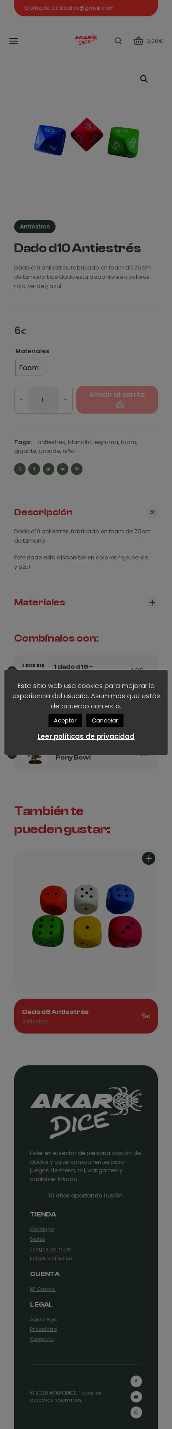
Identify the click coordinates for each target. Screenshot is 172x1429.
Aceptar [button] (65, 720)
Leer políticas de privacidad (86, 736)
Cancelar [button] (105, 720)
